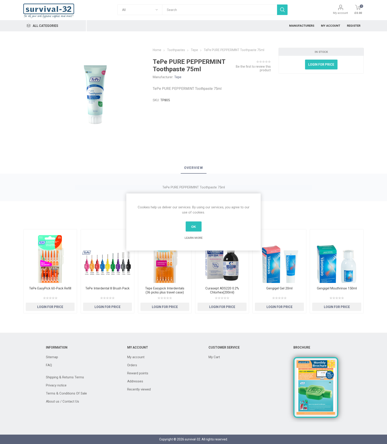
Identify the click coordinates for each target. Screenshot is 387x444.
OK (193, 226)
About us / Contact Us (62, 401)
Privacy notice (56, 385)
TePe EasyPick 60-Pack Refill (50, 288)
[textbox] (219, 9)
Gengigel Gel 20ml (279, 288)
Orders (132, 365)
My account (340, 13)
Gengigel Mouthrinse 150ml (337, 288)
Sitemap (52, 357)
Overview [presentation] (193, 168)
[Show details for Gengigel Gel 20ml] (279, 256)
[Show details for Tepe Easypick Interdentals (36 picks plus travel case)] (165, 256)
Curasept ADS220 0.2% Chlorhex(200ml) (222, 290)
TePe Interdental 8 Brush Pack (107, 288)
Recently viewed (139, 389)
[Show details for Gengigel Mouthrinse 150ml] (336, 256)
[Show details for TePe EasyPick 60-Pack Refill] (50, 256)
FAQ (49, 365)
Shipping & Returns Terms (65, 377)
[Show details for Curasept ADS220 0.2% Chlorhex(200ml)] (222, 256)
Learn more (193, 237)
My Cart (214, 357)
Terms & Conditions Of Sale (66, 393)
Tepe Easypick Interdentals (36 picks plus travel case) (164, 290)
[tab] (193, 168)
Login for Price (321, 64)
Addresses (135, 381)
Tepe (177, 77)
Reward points (137, 373)
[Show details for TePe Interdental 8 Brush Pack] (107, 256)
